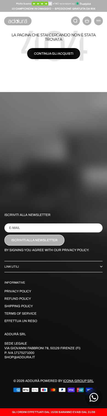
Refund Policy (17, 299)
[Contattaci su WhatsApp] (94, 397)
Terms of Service (20, 313)
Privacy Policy (17, 291)
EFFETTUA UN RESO (20, 321)
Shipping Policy (18, 306)
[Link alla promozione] (53, 3)
